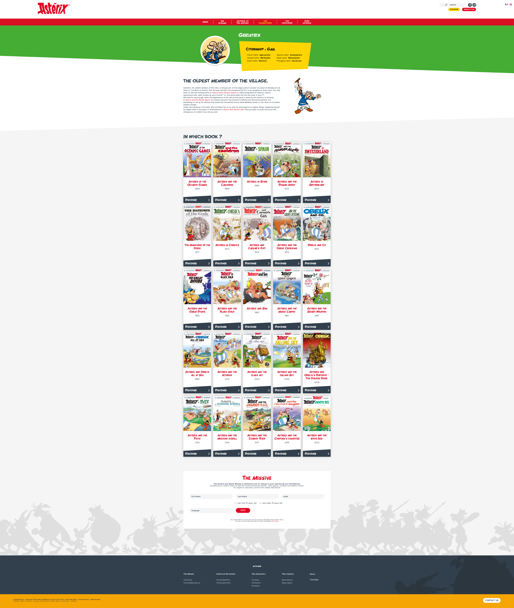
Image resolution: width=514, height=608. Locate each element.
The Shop (454, 9)
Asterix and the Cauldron (227, 183)
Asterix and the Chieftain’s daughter (286, 437)
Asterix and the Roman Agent (287, 183)
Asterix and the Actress (227, 373)
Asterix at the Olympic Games (197, 183)
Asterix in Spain (257, 181)
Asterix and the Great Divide (197, 310)
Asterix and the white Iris (316, 437)
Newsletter (469, 9)
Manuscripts (95, 599)
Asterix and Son (257, 308)
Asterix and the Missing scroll (227, 437)
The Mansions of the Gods (197, 246)
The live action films (223, 583)
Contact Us (492, 600)
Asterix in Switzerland (316, 183)
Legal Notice (18, 599)
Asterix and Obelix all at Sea (197, 373)
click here (275, 521)
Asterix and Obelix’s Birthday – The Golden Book (316, 375)
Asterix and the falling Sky (287, 373)
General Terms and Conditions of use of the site (44, 599)
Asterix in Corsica (227, 245)
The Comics (187, 580)
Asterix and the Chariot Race (257, 437)
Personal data (70, 599)
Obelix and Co (317, 245)
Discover (191, 200)
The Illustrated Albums (191, 583)
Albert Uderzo (287, 583)
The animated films (223, 580)
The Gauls (255, 580)
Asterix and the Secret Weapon (316, 310)
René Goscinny (287, 580)
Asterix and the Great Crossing (287, 246)
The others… (256, 586)
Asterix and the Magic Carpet (287, 310)
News (312, 574)
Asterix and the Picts (197, 437)
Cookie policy (83, 599)
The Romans (256, 583)
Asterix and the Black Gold (227, 310)
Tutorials (314, 580)
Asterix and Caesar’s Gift (257, 246)
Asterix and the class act (257, 373)
